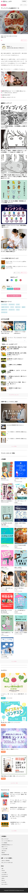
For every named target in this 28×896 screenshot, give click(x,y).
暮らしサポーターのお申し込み (7, 862)
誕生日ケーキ (4, 309)
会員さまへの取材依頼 (5, 860)
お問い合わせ (4, 850)
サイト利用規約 (4, 842)
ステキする (24, 40)
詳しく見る (17, 288)
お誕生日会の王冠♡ (6, 95)
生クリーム (18, 307)
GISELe (3, 878)
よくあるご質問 (4, 848)
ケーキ (18, 304)
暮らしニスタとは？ (5, 838)
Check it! (3, 870)
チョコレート (11, 309)
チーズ (12, 307)
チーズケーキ (4, 312)
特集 (2, 868)
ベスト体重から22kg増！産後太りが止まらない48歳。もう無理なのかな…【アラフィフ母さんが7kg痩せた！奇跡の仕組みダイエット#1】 (14, 176)
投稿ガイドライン (5, 846)
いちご (18, 309)
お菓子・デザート (5, 307)
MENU (24, 1)
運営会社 (3, 852)
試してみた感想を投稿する (14, 295)
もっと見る (14, 446)
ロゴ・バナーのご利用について (7, 840)
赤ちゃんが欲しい (5, 884)
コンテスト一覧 (14, 783)
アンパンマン (4, 304)
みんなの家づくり (5, 874)
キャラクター (11, 304)
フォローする (10, 288)
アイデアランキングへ (14, 394)
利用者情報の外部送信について (7, 844)
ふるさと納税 (4, 872)
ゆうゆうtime (4, 882)
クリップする (23, 4)
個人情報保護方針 (5, 854)
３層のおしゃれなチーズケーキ (8, 97)
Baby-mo (3, 880)
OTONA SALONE (5, 876)
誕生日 (23, 307)
